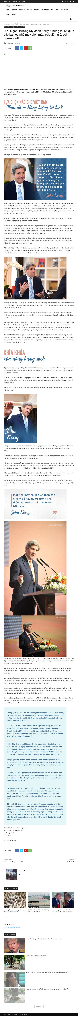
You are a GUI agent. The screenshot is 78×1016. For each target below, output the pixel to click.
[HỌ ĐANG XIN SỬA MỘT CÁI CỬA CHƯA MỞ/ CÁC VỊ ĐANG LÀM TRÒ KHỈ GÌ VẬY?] (14, 995)
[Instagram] (65, 1)
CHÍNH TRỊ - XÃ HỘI (13, 24)
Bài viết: (6, 828)
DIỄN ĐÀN (17, 26)
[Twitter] (68, 1)
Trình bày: (7, 833)
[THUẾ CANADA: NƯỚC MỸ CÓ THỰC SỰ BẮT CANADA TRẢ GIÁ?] (39, 900)
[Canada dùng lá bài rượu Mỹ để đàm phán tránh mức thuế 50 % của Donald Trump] (63, 900)
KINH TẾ (23, 26)
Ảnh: (5, 830)
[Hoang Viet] (5, 43)
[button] (70, 19)
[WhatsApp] (30, 48)
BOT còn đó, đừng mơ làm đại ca (14, 862)
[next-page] (8, 916)
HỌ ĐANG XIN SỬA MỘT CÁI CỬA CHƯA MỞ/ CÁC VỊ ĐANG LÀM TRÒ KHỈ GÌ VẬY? (47, 989)
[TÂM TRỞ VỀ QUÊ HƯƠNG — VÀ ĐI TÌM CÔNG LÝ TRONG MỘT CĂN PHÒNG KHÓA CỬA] (14, 979)
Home (5, 24)
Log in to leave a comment (12, 927)
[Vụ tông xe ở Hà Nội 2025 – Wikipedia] (14, 962)
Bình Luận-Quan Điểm (33, 907)
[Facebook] (62, 1)
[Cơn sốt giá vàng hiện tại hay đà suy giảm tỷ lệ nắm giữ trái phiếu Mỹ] (15, 900)
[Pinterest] (26, 48)
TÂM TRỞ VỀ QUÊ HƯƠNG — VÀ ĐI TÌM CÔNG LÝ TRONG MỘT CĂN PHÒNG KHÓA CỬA (48, 972)
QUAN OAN (70, 862)
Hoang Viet (10, 43)
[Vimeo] (70, 1)
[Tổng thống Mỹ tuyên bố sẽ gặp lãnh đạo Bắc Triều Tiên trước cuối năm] (14, 945)
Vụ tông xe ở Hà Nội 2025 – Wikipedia (36, 955)
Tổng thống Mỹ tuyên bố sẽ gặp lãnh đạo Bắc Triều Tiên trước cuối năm (44, 939)
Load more (38, 1006)
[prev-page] (5, 916)
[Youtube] (73, 1)
